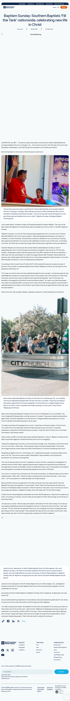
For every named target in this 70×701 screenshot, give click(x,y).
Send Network (40, 4)
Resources (39, 650)
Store (55, 650)
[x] (7, 650)
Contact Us (57, 652)
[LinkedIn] (13, 621)
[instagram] (12, 650)
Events (38, 652)
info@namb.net (5, 678)
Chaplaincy (31, 4)
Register (61, 671)
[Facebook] (8, 621)
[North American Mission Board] (9, 7)
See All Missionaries (59, 655)
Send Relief (49, 4)
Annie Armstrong (59, 4)
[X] (18, 621)
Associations (57, 659)
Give (63, 7)
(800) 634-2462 (5, 675)
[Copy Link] (3, 621)
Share (23, 621)
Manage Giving (58, 657)
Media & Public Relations (60, 647)
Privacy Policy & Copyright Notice (41, 689)
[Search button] (66, 4)
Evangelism (22, 4)
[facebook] (2, 650)
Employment (57, 645)
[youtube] (2, 655)
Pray (37, 645)
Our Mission (22, 645)
